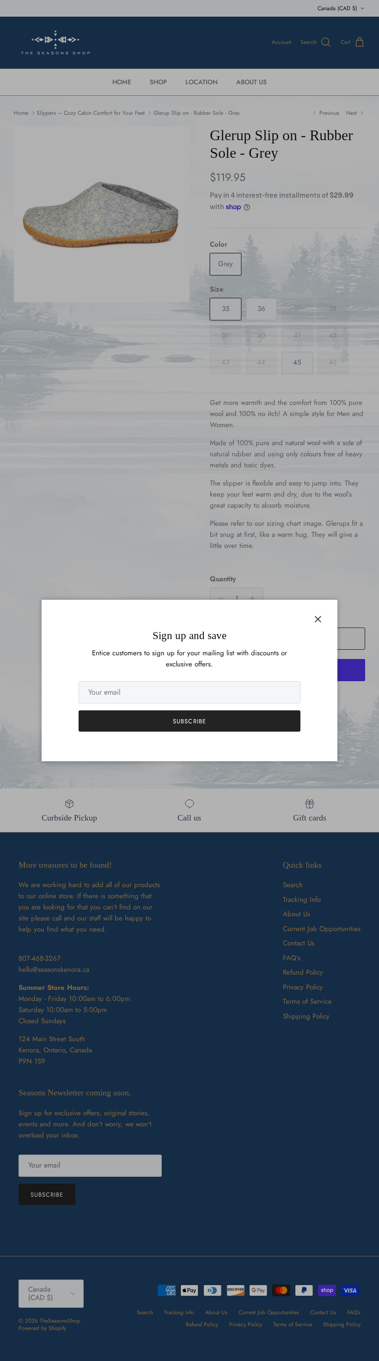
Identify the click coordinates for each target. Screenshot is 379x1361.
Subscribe (189, 721)
